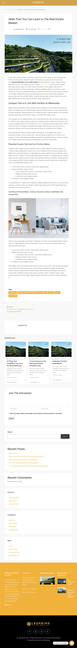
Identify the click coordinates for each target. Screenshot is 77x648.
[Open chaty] (71, 643)
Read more (8, 605)
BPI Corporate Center (71, 582)
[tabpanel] (47, 580)
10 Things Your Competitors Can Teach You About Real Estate (15, 363)
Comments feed (14, 552)
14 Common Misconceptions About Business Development (28, 466)
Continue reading (11, 377)
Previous (43, 584)
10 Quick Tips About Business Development (23, 463)
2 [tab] (48, 593)
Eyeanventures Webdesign (42, 640)
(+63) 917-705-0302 (30, 589)
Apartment (12, 292)
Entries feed (13, 549)
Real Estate (12, 296)
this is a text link (45, 84)
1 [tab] (45, 593)
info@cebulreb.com (30, 592)
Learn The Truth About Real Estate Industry (23, 460)
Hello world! (13, 453)
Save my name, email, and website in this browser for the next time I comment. (36, 413)
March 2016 (13, 501)
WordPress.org (14, 555)
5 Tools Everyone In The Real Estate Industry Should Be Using (37, 363)
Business (12, 9)
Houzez (50, 292)
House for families (40, 292)
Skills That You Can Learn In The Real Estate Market (26, 456)
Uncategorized (14, 530)
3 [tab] (51, 593)
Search (10, 432)
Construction (13, 523)
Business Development (25, 292)
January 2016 (13, 504)
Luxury (57, 292)
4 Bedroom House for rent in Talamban (71, 592)
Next (52, 584)
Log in (11, 546)
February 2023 (14, 498)
